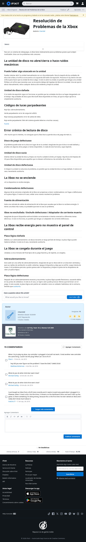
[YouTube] (65, 513)
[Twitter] (57, 513)
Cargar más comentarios (44, 409)
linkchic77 (11, 401)
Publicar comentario (72, 436)
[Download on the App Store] (32, 493)
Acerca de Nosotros (9, 465)
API (4, 481)
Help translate (7, 514)
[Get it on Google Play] (33, 500)
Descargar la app (32, 488)
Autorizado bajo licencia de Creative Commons (48, 538)
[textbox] (43, 425)
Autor (8, 306)
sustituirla (16, 286)
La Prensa (28, 465)
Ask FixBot (72, 297)
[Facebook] (53, 513)
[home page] (13, 3)
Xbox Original (12, 10)
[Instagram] (61, 513)
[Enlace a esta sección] (3, 61)
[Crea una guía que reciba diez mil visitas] (79, 316)
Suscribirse (70, 474)
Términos (6, 499)
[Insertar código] (14, 416)
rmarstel (42, 31)
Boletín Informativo (9, 478)
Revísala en (74, 15)
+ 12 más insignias (75, 319)
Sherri (10, 359)
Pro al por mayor (31, 475)
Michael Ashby (13, 376)
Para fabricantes (31, 484)
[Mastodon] (70, 513)
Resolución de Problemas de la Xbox (32, 10)
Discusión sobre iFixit (10, 471)
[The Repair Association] (82, 513)
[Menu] (3, 3)
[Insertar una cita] (21, 416)
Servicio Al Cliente (9, 468)
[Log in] (83, 3)
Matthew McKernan (17, 366)
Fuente (6, 124)
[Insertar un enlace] (18, 416)
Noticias (28, 468)
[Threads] (78, 513)
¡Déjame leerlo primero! (67, 478)
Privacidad (6, 496)
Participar (28, 471)
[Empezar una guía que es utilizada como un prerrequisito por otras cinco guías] (74, 316)
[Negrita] (7, 416)
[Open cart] (77, 3)
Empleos (5, 475)
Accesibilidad (7, 492)
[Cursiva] (11, 416)
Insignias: (76, 311)
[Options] (3, 10)
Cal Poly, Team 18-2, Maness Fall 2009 (40, 328)
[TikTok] (49, 513)
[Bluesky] (74, 514)
